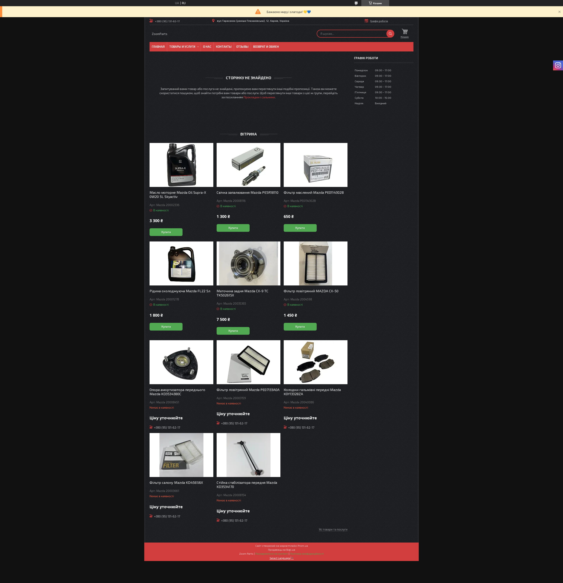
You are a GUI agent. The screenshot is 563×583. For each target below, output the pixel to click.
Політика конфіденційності (307, 553)
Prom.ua (303, 545)
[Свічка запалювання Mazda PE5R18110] (248, 165)
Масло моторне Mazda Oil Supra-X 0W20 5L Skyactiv (178, 194)
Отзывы (242, 46)
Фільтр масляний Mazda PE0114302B (314, 192)
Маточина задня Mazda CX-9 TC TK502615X (242, 293)
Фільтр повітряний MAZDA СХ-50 (311, 291)
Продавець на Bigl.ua (281, 549)
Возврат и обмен (266, 46)
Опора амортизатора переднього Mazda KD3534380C (177, 391)
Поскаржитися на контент (271, 553)
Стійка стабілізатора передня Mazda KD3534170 (247, 484)
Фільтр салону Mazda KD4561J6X (176, 482)
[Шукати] (390, 34)
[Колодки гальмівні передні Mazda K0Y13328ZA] (315, 362)
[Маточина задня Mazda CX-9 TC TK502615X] (248, 263)
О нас (207, 46)
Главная (158, 46)
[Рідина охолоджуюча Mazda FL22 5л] (181, 263)
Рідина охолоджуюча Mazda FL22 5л (180, 291)
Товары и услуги (182, 46)
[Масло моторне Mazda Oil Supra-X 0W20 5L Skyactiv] (181, 165)
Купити (166, 232)
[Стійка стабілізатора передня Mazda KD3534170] (248, 455)
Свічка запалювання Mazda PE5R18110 (247, 192)
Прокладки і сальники (259, 97)
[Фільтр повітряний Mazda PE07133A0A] (248, 362)
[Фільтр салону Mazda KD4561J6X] (181, 455)
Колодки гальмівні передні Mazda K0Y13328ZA (312, 391)
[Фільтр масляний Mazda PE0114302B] (315, 165)
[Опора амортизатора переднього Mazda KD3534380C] (181, 362)
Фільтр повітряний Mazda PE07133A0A (248, 389)
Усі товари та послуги (333, 529)
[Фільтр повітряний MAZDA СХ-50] (315, 263)
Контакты (224, 46)
